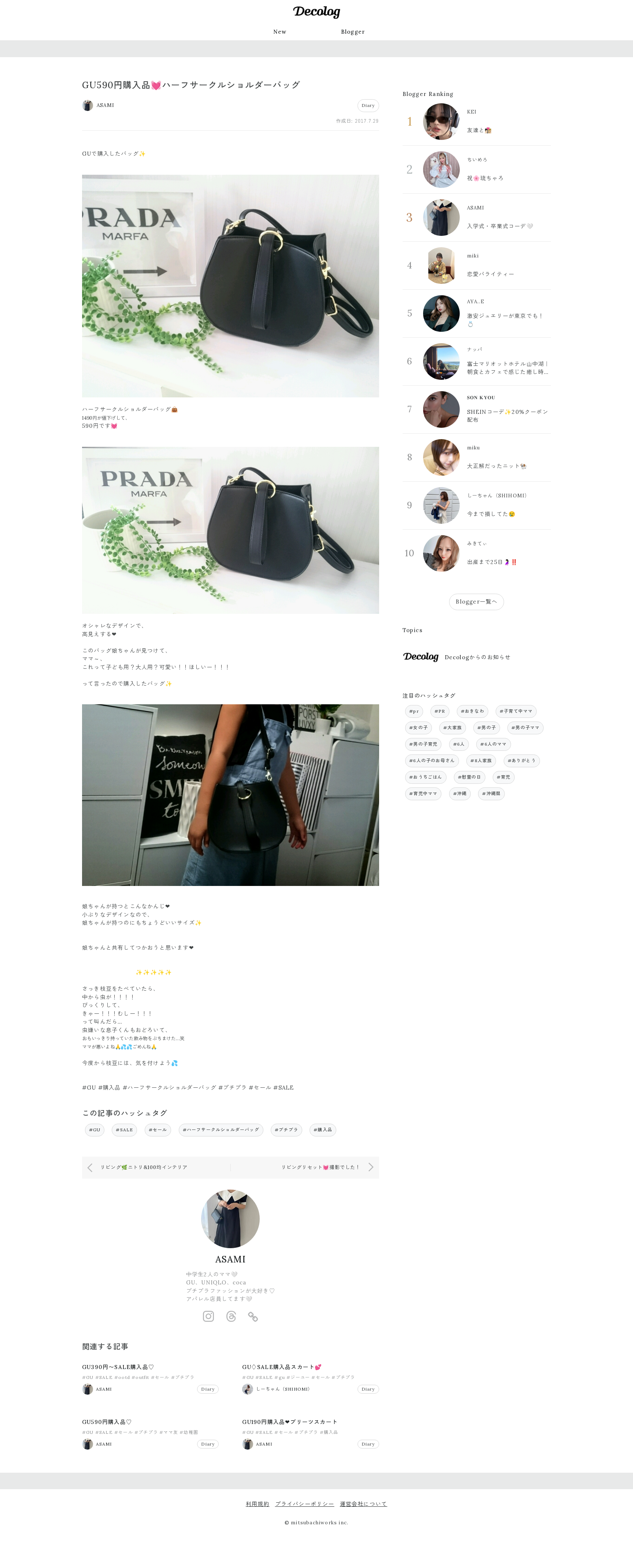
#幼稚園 (188, 1432)
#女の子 (418, 727)
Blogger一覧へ (476, 601)
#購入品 (323, 1129)
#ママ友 (168, 1432)
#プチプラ (286, 1129)
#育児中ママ (423, 793)
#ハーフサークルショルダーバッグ (221, 1129)
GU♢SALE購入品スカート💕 (282, 1367)
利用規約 (258, 1504)
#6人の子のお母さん (432, 760)
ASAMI (230, 1259)
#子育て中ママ (516, 711)
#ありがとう (522, 760)
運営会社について (364, 1504)
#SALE (124, 1129)
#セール (158, 1129)
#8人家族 (481, 760)
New (280, 31)
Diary (368, 105)
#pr (414, 711)
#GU (95, 1129)
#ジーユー (298, 1377)
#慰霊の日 (469, 777)
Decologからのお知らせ (478, 657)
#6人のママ (493, 744)
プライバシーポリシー (304, 1504)
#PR (439, 711)
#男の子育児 (423, 744)
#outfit (140, 1377)
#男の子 (486, 727)
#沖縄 (460, 793)
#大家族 (452, 727)
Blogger (353, 31)
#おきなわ (472, 711)
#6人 (459, 744)
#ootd (122, 1377)
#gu (279, 1377)
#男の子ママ (525, 727)
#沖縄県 (491, 793)
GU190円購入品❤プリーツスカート (290, 1421)
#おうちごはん (425, 777)
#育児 (504, 777)
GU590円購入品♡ (107, 1421)
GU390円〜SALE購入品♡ (118, 1367)
